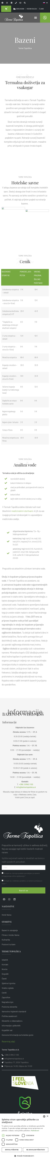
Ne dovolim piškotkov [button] (35, 1150)
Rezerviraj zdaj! (8, 1041)
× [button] (47, 1116)
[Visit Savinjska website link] (25, 1108)
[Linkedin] (14, 899)
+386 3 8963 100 (26, 784)
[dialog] (25, 1136)
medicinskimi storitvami (22, 511)
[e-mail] (20, 3)
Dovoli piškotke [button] (12, 1150)
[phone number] (16, 3)
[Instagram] (9, 899)
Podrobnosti (35, 1131)
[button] (35, 18)
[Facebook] (4, 899)
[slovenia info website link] (25, 1082)
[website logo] (13, 17)
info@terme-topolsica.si (26, 787)
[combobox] (44, 1116)
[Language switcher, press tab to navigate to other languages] (45, 2)
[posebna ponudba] (46, 17)
